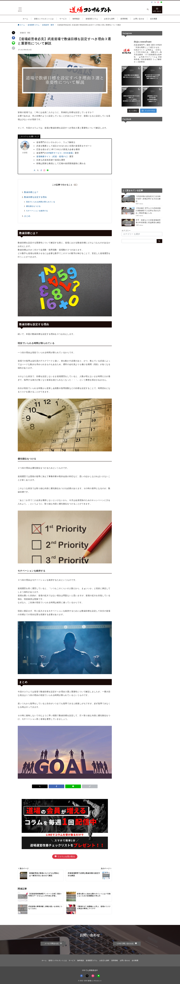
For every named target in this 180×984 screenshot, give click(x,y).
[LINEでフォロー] (161, 2)
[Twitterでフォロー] (155, 2)
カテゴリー (126, 231)
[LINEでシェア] (13, 43)
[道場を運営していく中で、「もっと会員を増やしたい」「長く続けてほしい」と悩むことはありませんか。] (152, 76)
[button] (13, 48)
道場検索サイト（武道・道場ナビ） (52, 156)
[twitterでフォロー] (38, 170)
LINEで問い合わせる (125, 943)
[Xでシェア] (13, 32)
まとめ (27, 216)
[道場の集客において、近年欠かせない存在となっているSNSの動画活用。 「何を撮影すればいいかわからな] (131, 76)
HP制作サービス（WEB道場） (61, 153)
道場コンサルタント (95, 981)
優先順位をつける (33, 206)
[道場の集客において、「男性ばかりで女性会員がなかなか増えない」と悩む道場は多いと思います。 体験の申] (131, 97)
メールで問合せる (51, 943)
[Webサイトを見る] (35, 170)
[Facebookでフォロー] (152, 2)
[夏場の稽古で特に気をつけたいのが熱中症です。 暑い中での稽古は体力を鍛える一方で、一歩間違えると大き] (152, 97)
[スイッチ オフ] (148, 9)
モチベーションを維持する (37, 211)
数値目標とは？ (31, 192)
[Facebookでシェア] (13, 37)
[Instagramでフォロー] (158, 2)
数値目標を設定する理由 (35, 197)
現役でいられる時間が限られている (40, 202)
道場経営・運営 (25, 33)
